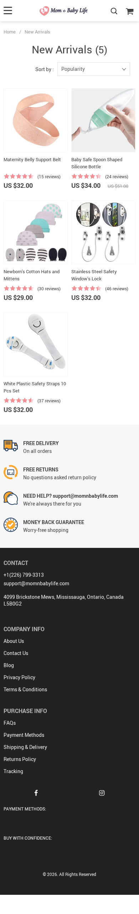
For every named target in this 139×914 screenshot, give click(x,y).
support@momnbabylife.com (36, 583)
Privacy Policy (19, 677)
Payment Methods (24, 734)
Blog (9, 665)
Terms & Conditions (25, 689)
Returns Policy (20, 759)
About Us (14, 641)
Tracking (13, 771)
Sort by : (44, 69)
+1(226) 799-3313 (24, 574)
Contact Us (16, 653)
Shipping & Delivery (25, 747)
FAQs (10, 722)
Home (10, 31)
